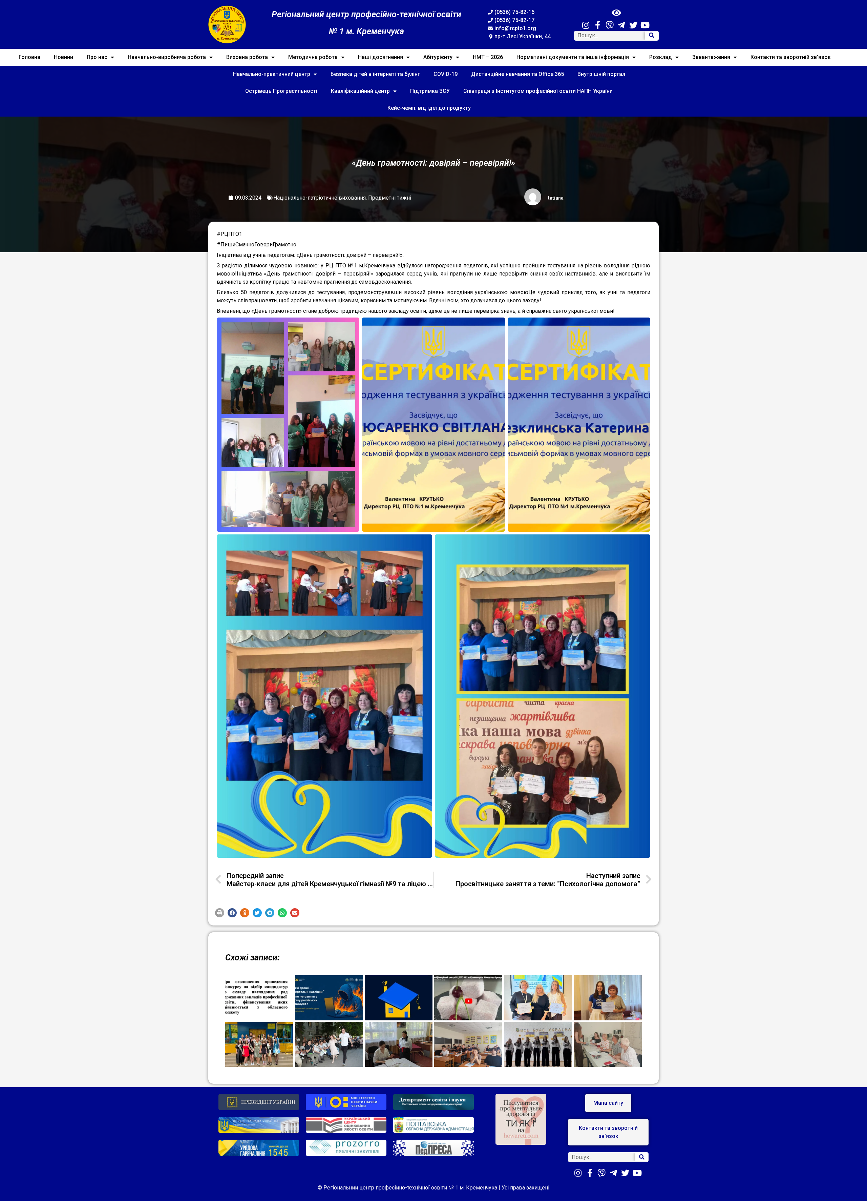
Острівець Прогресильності (281, 91)
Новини (63, 57)
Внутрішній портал (601, 74)
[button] (219, 912)
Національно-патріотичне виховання (319, 198)
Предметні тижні (389, 198)
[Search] (651, 36)
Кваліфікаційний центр (360, 91)
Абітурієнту (437, 57)
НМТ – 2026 (488, 57)
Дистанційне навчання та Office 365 (517, 74)
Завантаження (711, 57)
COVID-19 (446, 74)
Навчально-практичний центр (271, 74)
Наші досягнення (380, 57)
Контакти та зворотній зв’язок (790, 57)
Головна (29, 57)
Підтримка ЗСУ (430, 91)
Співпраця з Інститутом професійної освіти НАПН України (538, 91)
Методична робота (313, 57)
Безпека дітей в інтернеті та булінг (375, 74)
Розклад (660, 57)
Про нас (97, 57)
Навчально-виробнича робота (167, 57)
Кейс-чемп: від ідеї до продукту (429, 108)
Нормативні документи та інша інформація (572, 57)
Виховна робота (247, 57)
